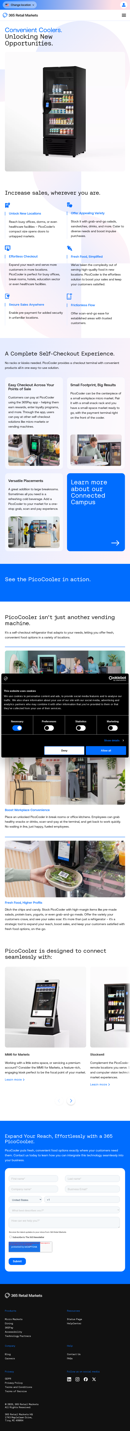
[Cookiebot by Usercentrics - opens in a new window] (111, 678)
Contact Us (74, 1354)
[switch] (49, 728)
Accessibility (13, 1331)
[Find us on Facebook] (86, 1379)
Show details (112, 740)
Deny (64, 750)
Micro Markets (14, 1319)
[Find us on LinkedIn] (69, 1379)
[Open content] (123, 4)
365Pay (9, 1327)
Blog (8, 1354)
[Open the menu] (124, 15)
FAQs (70, 1358)
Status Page (74, 1319)
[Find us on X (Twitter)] (94, 1379)
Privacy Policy (14, 1382)
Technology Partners (18, 1336)
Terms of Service (16, 1391)
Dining (9, 1323)
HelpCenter (74, 1323)
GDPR (8, 1378)
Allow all (106, 750)
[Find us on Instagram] (77, 1379)
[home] (24, 15)
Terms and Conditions (18, 1387)
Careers (10, 1358)
